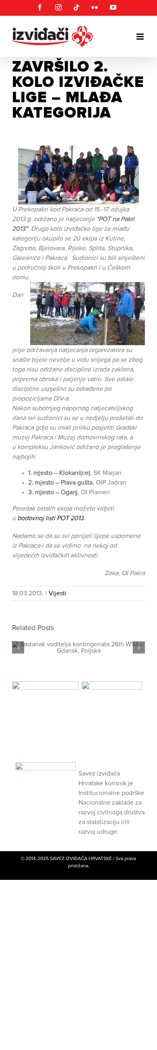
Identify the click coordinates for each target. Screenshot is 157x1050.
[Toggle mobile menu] (140, 36)
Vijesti (57, 593)
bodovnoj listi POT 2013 (50, 518)
